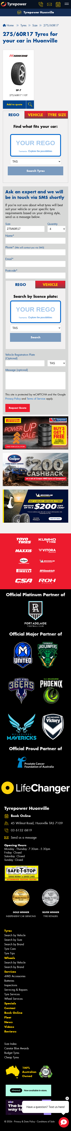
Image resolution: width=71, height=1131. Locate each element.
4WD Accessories (14, 976)
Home (10, 25)
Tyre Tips (9, 953)
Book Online (13, 1013)
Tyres (8, 931)
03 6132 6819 (21, 830)
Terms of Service (36, 398)
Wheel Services (13, 999)
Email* (9, 259)
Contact (9, 1008)
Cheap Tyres (11, 1057)
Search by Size (13, 940)
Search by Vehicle (15, 935)
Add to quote (14, 104)
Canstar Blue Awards (16, 1048)
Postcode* (11, 270)
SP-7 (18, 90)
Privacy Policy (13, 398)
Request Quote (17, 407)
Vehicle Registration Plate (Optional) (20, 356)
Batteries (9, 981)
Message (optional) (16, 370)
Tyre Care (10, 949)
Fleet (7, 1017)
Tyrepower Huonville (38, 12)
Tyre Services (12, 994)
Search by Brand (14, 944)
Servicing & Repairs (15, 990)
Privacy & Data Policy (24, 1121)
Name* (9, 236)
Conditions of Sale (46, 1121)
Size (7, 224)
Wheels (9, 958)
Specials (10, 1003)
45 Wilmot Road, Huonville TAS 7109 (37, 823)
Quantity (52, 224)
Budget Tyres (11, 1053)
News (8, 1022)
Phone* (24, 247)
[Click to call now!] (40, 4)
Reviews (10, 1031)
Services (10, 972)
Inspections (10, 985)
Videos (9, 1027)
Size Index (10, 1044)
